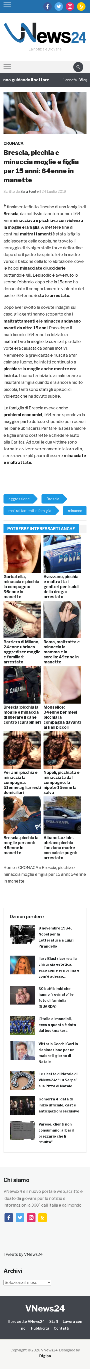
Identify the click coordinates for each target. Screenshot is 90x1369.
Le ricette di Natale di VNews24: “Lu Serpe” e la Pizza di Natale (58, 1080)
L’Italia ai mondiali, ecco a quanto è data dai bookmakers (57, 1025)
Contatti (61, 1328)
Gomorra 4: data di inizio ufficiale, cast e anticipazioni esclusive (58, 1105)
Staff (53, 1321)
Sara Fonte (29, 191)
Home (9, 867)
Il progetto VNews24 (26, 1321)
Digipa (45, 1356)
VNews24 (45, 1308)
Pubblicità (40, 1328)
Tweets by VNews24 (23, 1254)
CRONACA (14, 143)
